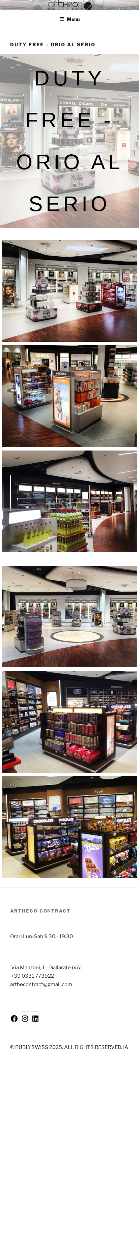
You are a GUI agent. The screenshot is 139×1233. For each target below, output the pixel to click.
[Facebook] (14, 1021)
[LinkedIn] (35, 1021)
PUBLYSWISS (31, 1047)
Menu (73, 19)
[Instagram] (25, 1021)
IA (125, 1047)
